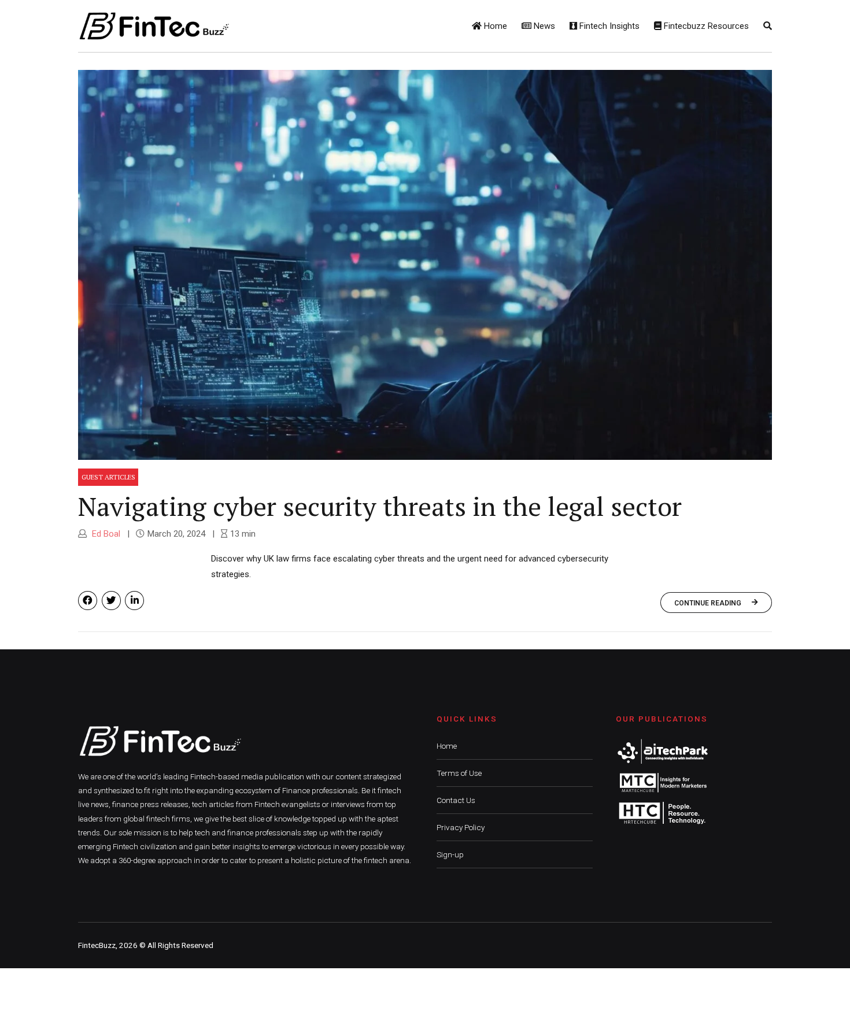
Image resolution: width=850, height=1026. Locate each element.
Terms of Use (459, 773)
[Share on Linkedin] (134, 600)
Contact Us (456, 800)
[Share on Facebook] (87, 600)
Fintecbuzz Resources (705, 26)
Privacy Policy (461, 827)
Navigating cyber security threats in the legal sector (380, 506)
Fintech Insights (608, 26)
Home (494, 26)
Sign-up (450, 854)
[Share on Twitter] (111, 600)
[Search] (767, 26)
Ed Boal (105, 534)
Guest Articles (108, 477)
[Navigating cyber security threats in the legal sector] (425, 265)
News (543, 26)
